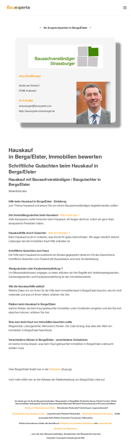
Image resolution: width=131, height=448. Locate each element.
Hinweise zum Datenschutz (65, 428)
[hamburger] (125, 8)
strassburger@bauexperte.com (35, 106)
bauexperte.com (66, 423)
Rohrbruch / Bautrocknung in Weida (40, 407)
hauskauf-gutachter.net (83, 423)
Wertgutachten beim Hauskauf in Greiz (28, 413)
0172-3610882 (26, 100)
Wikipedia (55, 369)
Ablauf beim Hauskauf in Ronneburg (97, 413)
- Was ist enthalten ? (39, 233)
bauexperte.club (105, 423)
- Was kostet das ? (44, 215)
